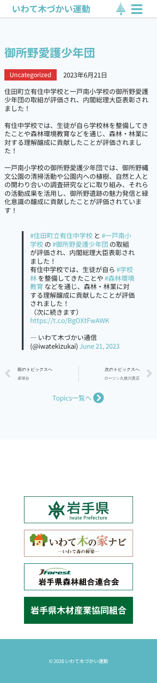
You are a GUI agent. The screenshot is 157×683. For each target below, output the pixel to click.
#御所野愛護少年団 (80, 244)
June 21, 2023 (99, 345)
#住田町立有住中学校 (61, 235)
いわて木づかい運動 (51, 8)
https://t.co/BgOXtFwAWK (69, 320)
